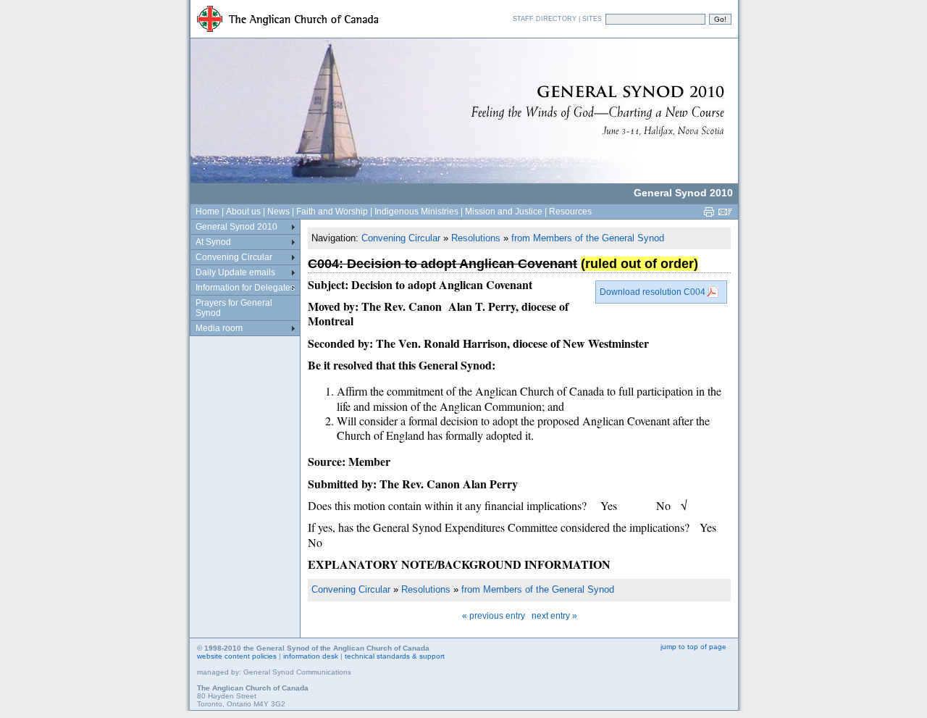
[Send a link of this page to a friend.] (727, 216)
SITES (592, 18)
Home (207, 211)
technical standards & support (395, 656)
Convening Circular (400, 238)
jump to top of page (693, 647)
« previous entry (493, 616)
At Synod (213, 242)
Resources (570, 211)
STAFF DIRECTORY (544, 18)
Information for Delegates (245, 288)
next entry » (554, 616)
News (278, 211)
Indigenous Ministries (416, 211)
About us (243, 211)
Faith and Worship (332, 211)
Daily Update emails (235, 272)
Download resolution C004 (652, 292)
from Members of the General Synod (587, 238)
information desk (310, 656)
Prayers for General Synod (234, 308)
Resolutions (475, 238)
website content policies (237, 656)
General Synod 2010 (236, 227)
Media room (219, 328)
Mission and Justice (503, 211)
